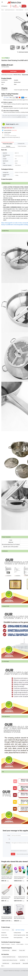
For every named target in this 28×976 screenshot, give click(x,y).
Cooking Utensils (17, 932)
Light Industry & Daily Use (9, 9)
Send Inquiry (13, 71)
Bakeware (14, 950)
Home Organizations (18, 937)
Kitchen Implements (19, 9)
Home (2, 9)
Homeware (3, 932)
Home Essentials (4, 937)
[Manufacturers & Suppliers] (14, 2)
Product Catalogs (20, 929)
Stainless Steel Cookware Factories (9, 960)
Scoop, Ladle (22, 950)
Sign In (3, 137)
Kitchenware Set (5, 950)
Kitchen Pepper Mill (16, 963)
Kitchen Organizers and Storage (20, 935)
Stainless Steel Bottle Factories (8, 956)
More (2, 966)
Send (13, 854)
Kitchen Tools (4, 935)
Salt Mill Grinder (5, 963)
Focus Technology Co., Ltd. (17, 970)
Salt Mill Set (22, 960)
